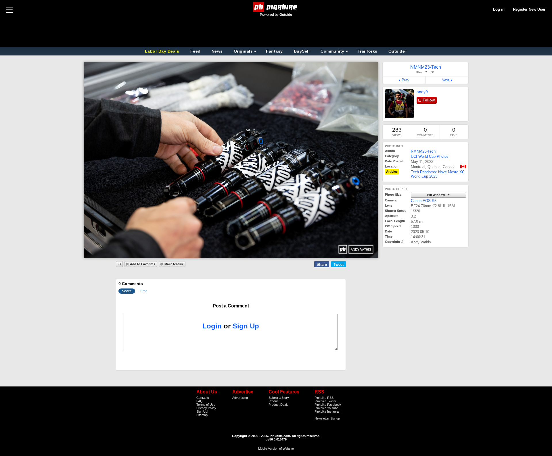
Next (445, 80)
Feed (195, 51)
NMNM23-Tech (423, 151)
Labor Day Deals (163, 51)
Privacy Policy (206, 408)
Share (322, 264)
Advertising (240, 397)
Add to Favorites (142, 264)
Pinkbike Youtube (326, 408)
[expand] (119, 264)
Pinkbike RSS (324, 397)
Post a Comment (231, 305)
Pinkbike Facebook (328, 404)
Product (274, 401)
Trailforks (367, 51)
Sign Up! (202, 411)
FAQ (199, 401)
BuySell (302, 51)
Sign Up (246, 326)
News (217, 51)
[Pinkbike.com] (276, 7)
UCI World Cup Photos (429, 156)
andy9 (422, 91)
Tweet (339, 264)
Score (127, 291)
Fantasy (274, 51)
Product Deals (278, 404)
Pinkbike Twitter (325, 401)
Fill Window (436, 195)
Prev (405, 80)
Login (212, 326)
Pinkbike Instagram (328, 411)
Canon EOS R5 (423, 201)
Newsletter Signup (327, 418)
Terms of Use (205, 404)
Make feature (174, 264)
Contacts (202, 397)
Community (332, 51)
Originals (243, 51)
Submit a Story (279, 397)
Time (143, 291)
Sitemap (202, 415)
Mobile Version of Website (276, 448)
